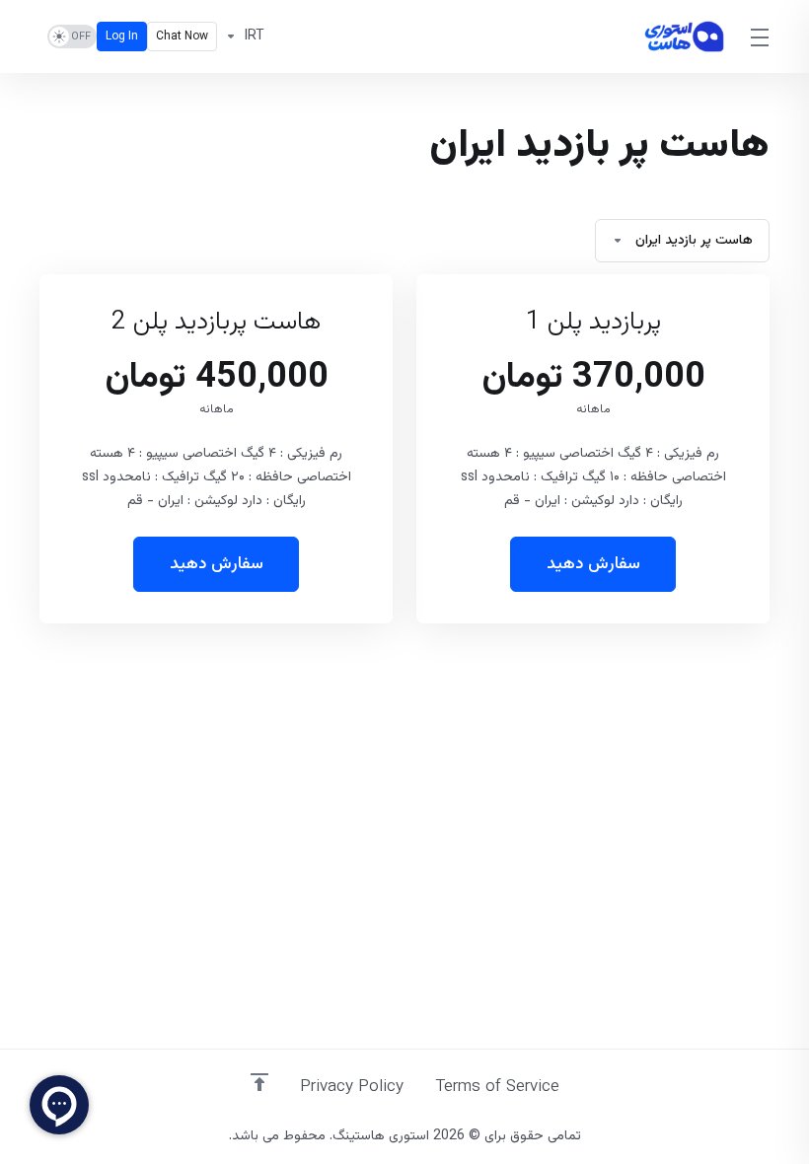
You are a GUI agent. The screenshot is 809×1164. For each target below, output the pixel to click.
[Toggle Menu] (760, 36)
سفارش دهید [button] (593, 564)
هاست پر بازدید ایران (694, 241)
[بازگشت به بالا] (259, 1082)
